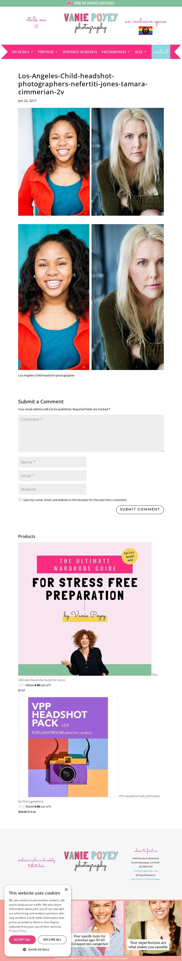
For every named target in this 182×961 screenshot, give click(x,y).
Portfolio (46, 51)
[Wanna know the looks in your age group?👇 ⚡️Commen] (95, 928)
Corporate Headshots (80, 51)
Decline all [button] (52, 939)
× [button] (66, 889)
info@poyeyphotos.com (145, 870)
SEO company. (123, 958)
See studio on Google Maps (145, 879)
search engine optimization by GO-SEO (95, 958)
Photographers (114, 51)
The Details (20, 51)
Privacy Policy (17, 931)
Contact (161, 52)
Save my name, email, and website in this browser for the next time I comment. (75, 500)
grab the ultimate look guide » (95, 2)
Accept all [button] (22, 939)
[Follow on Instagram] (36, 26)
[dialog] (37, 921)
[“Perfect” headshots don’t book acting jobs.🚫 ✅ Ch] (153, 928)
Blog (139, 51)
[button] (38, 949)
